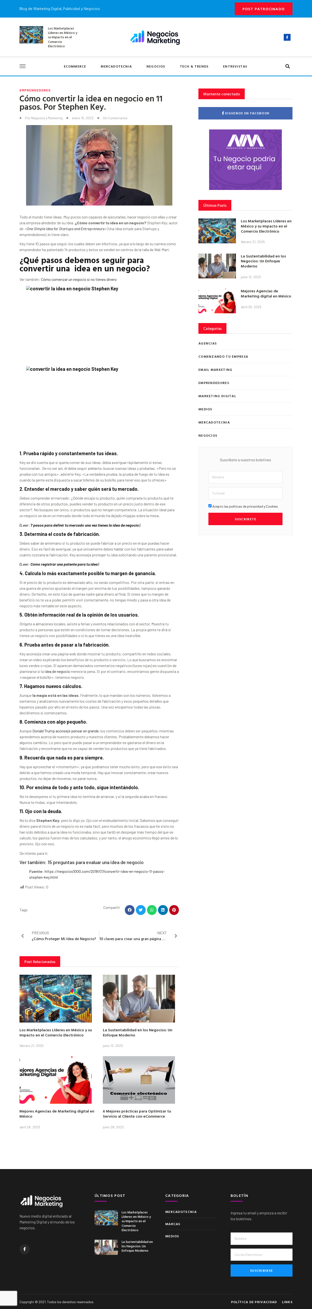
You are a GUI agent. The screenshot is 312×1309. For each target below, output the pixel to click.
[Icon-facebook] (287, 37)
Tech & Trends (194, 66)
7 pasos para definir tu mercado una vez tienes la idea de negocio (84, 525)
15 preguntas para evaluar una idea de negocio (96, 862)
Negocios (155, 66)
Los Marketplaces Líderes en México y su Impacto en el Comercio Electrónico (62, 37)
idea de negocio (57, 671)
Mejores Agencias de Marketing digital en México (57, 1113)
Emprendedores (35, 90)
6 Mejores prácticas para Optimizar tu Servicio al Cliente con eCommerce (137, 1113)
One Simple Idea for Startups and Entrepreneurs (65, 228)
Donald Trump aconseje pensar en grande (65, 730)
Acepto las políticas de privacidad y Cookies (245, 506)
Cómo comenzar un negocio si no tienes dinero (79, 279)
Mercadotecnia (116, 66)
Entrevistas (235, 66)
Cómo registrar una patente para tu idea (64, 564)
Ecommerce (75, 66)
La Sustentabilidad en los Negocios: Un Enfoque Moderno (137, 1032)
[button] (287, 66)
